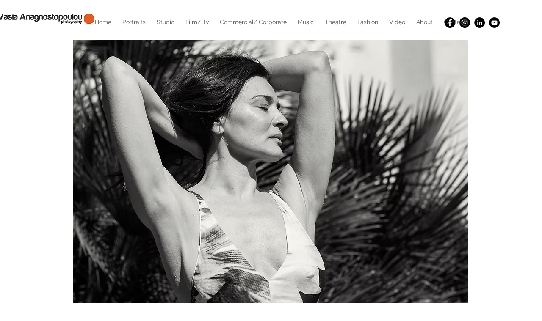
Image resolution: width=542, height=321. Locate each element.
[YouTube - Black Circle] (494, 22)
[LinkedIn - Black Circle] (479, 22)
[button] (270, 171)
